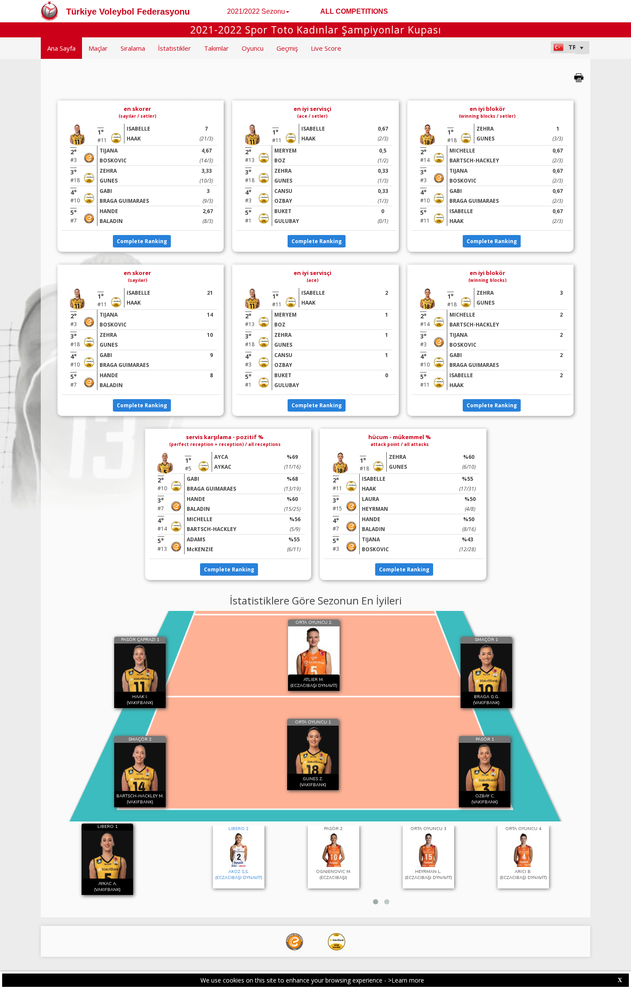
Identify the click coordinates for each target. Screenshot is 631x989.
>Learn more (406, 980)
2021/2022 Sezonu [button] (256, 11)
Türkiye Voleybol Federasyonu (128, 11)
